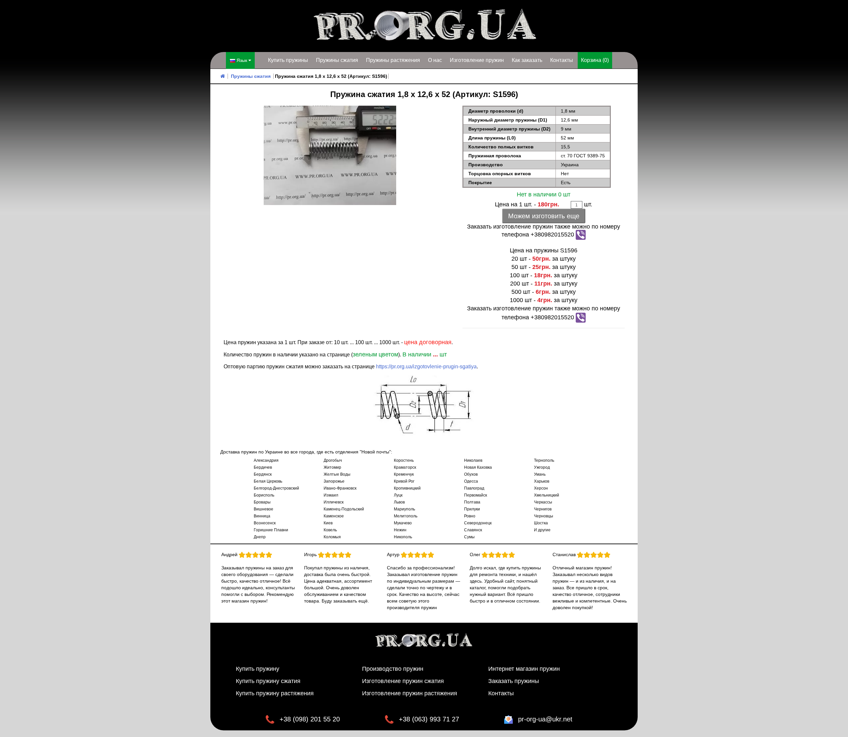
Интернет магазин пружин (524, 668)
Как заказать (527, 60)
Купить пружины (288, 60)
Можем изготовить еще (543, 216)
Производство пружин (392, 668)
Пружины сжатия (337, 60)
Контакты (561, 60)
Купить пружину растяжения (275, 693)
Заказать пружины (513, 681)
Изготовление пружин (477, 60)
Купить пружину (257, 668)
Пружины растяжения (393, 60)
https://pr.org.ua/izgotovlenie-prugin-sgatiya (426, 366)
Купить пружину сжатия (268, 681)
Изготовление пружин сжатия (403, 681)
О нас (435, 60)
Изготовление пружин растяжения (409, 693)
